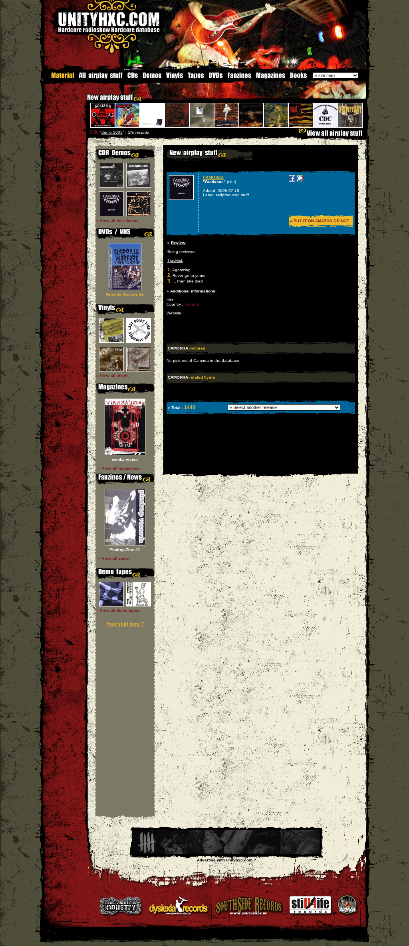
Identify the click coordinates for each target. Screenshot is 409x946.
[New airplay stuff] (83, 101)
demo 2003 (112, 132)
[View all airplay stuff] (332, 135)
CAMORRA (213, 177)
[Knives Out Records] (226, 853)
